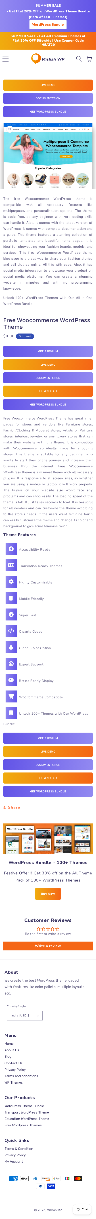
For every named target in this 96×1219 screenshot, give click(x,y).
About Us (11, 1050)
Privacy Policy (15, 1070)
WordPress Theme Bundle (24, 1106)
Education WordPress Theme (26, 1119)
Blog (7, 1057)
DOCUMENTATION (48, 98)
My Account (13, 1162)
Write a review (48, 946)
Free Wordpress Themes (23, 1125)
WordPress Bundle (48, 25)
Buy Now (48, 894)
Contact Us (13, 1063)
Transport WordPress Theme (26, 1112)
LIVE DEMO (48, 85)
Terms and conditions (21, 1076)
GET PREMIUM (48, 351)
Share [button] (14, 807)
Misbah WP (54, 1210)
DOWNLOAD (48, 391)
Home (9, 1044)
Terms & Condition (18, 1149)
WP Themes (13, 1082)
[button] (5, 59)
